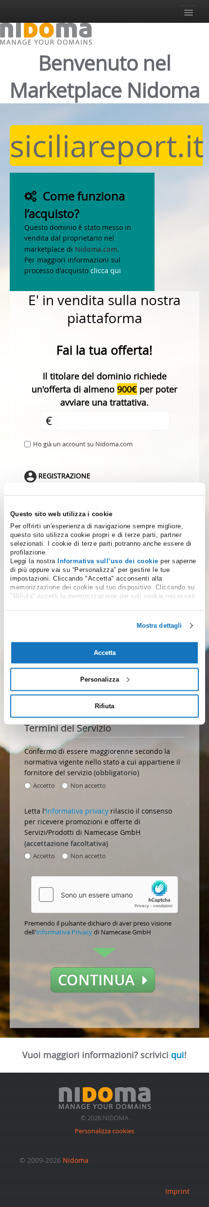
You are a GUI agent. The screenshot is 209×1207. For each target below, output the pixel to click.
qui (177, 1054)
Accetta (105, 652)
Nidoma (75, 1160)
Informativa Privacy (64, 932)
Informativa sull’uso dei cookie (107, 561)
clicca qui (105, 270)
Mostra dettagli (159, 625)
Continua (100, 980)
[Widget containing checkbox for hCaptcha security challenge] (104, 894)
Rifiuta (104, 705)
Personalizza (99, 679)
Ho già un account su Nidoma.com (83, 444)
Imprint (177, 1191)
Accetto (44, 785)
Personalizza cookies (104, 1130)
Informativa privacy (77, 811)
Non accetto (88, 785)
